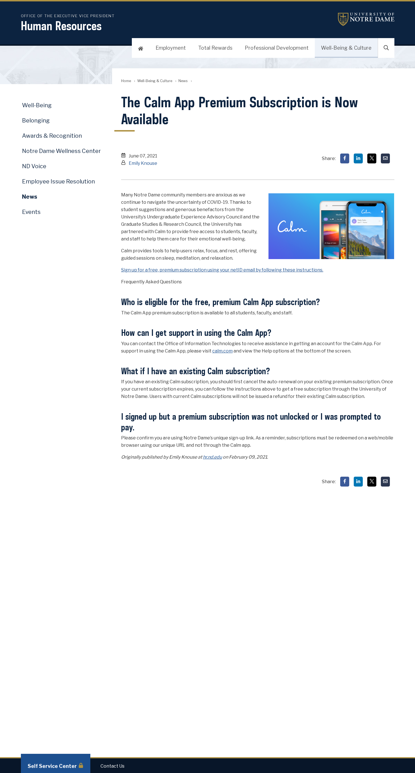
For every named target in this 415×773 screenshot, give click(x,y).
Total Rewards (215, 48)
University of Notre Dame (366, 19)
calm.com (222, 351)
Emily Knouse (143, 163)
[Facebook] (344, 158)
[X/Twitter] (371, 158)
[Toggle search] (386, 48)
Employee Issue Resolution (58, 181)
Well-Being (37, 105)
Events (31, 212)
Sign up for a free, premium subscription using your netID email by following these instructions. (222, 270)
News (183, 81)
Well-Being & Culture (346, 48)
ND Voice (34, 166)
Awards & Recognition (52, 135)
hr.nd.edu (212, 457)
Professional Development (277, 48)
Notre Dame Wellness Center (61, 151)
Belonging (36, 120)
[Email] (385, 158)
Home (126, 81)
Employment (171, 48)
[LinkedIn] (358, 158)
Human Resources (61, 25)
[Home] (140, 48)
